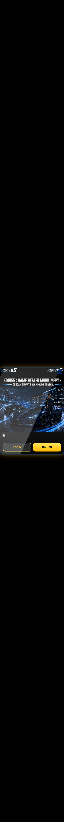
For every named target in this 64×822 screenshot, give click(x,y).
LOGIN (17, 447)
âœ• (60, 371)
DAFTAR (47, 447)
